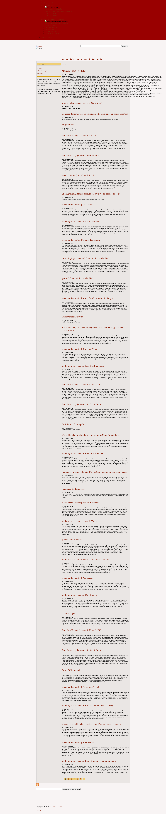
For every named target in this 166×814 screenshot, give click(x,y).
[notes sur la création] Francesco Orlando (81, 687)
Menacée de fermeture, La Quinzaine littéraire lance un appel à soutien (95, 113)
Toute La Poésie (57, 806)
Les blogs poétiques (51, 31)
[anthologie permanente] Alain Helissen (80, 221)
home (64, 64)
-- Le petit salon (49, 29)
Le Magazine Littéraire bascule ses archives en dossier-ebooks (91, 193)
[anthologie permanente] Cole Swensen (80, 594)
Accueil (43, 1)
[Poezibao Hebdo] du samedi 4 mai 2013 (80, 135)
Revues (40, 73)
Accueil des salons (50, 25)
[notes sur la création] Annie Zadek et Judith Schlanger (87, 298)
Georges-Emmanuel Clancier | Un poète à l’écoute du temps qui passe (94, 471)
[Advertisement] (83, 53)
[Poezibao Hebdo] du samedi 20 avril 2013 (81, 630)
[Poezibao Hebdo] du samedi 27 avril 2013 (81, 384)
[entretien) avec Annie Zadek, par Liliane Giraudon (86, 559)
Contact (38, 811)
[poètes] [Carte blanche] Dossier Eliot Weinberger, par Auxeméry (92, 723)
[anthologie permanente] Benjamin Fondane (82, 453)
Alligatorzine (68, 124)
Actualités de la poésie (48, 3)
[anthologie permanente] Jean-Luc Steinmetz (83, 365)
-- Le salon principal (51, 27)
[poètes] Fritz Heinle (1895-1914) (77, 278)
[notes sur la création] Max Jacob (77, 204)
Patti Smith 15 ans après (73, 424)
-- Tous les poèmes (51, 15)
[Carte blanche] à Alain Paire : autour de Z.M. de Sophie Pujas (91, 434)
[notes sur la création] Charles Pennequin (81, 239)
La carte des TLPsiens (52, 33)
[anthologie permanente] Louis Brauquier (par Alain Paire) (89, 760)
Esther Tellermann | (71, 670)
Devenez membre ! (47, 37)
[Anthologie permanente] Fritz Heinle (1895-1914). (86, 258)
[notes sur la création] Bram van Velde (79, 348)
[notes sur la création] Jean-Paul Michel (80, 502)
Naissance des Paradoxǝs (73, 488)
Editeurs (40, 68)
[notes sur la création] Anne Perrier (78, 742)
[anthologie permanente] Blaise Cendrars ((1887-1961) (87, 705)
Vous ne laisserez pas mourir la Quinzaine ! (82, 103)
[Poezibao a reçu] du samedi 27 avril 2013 (81, 404)
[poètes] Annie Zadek (72, 539)
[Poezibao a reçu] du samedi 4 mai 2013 (80, 155)
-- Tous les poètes (50, 13)
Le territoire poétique (47, 5)
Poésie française (43, 71)
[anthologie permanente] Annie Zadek (79, 521)
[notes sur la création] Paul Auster (77, 577)
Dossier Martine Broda (72, 316)
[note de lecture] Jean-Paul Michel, (78, 175)
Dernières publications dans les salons (56, 23)
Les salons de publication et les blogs (52, 19)
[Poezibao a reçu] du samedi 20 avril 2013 (81, 650)
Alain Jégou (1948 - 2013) (74, 70)
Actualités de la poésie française (83, 59)
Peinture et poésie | (70, 613)
